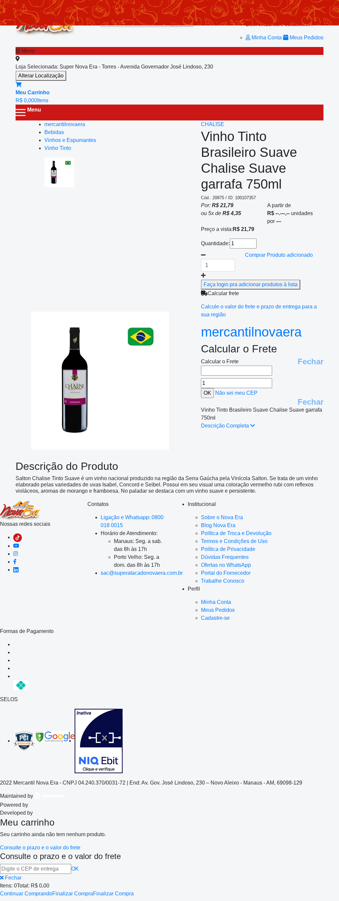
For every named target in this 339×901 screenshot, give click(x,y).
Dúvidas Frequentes (225, 557)
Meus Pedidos (305, 37)
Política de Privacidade (228, 549)
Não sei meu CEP (236, 393)
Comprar (279, 255)
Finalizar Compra (72, 893)
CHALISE (212, 124)
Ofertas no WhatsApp (226, 565)
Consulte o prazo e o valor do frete (40, 847)
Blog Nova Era (218, 525)
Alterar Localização (41, 75)
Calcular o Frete (220, 361)
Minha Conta (266, 37)
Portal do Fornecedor (226, 573)
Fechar (310, 361)
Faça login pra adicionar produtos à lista (251, 284)
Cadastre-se (215, 618)
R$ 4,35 (231, 213)
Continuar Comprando (26, 893)
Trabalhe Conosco (222, 581)
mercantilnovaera (251, 332)
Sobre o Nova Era (222, 517)
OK (75, 869)
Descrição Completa (225, 425)
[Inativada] (98, 740)
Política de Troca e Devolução (236, 533)
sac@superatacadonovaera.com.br (142, 573)
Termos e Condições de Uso (234, 541)
